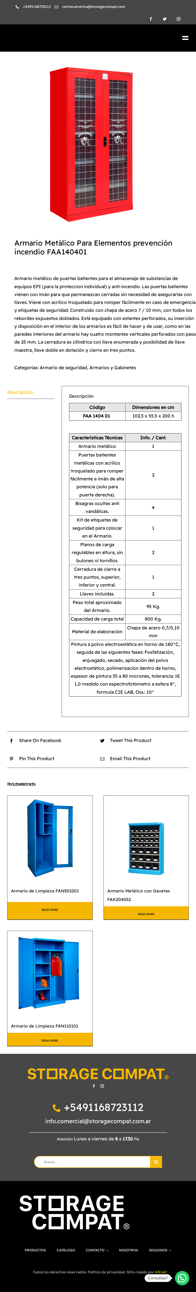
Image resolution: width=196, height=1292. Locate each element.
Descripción (20, 392)
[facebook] (151, 18)
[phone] (17, 6)
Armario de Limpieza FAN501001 (45, 890)
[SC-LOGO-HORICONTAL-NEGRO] (50, 37)
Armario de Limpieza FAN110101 (44, 1025)
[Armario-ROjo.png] (98, 143)
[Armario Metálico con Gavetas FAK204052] (146, 838)
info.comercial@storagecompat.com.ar (98, 1121)
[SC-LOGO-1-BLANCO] (74, 1197)
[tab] (30, 392)
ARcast (161, 1272)
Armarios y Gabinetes (112, 367)
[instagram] (178, 18)
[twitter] (164, 18)
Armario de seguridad (63, 367)
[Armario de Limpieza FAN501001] (50, 838)
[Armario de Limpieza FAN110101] (50, 973)
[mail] (56, 6)
